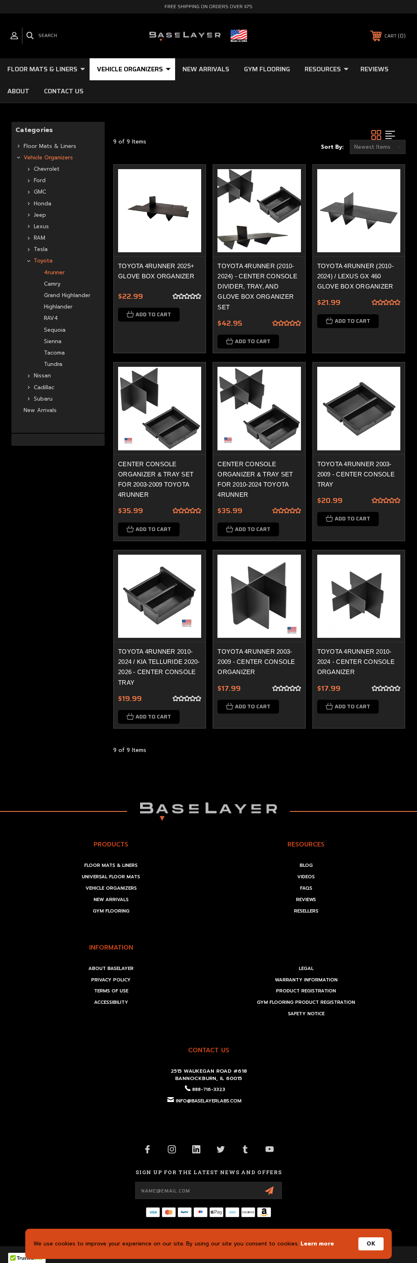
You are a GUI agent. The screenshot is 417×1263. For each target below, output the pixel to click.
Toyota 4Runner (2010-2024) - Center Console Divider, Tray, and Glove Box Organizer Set (257, 286)
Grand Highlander (67, 295)
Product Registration (306, 990)
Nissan (42, 375)
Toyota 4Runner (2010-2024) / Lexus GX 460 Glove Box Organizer (355, 276)
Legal (306, 968)
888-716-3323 (208, 1089)
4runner (54, 272)
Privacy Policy (111, 979)
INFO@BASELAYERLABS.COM (208, 1101)
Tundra (53, 364)
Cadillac (44, 387)
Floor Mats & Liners (42, 69)
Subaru (43, 399)
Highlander (58, 307)
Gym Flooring (267, 69)
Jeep (40, 215)
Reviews (374, 69)
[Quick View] (189, 181)
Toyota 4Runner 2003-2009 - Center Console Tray (356, 474)
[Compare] (189, 200)
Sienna (52, 341)
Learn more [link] (317, 1244)
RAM (39, 238)
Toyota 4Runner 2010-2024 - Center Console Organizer (356, 661)
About (18, 91)
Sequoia (55, 330)
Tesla (41, 249)
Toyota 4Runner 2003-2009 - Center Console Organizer (256, 661)
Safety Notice (306, 1013)
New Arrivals (205, 69)
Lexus (41, 226)
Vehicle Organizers (130, 69)
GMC (40, 192)
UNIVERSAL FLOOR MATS (111, 876)
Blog (306, 865)
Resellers (306, 911)
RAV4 (51, 318)
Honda (42, 203)
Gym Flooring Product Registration (306, 1002)
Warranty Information (306, 979)
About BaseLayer (111, 968)
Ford (40, 180)
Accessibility (111, 1002)
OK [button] (371, 1244)
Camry (52, 284)
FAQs (306, 888)
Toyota (43, 261)
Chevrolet (46, 169)
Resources (323, 69)
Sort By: (332, 147)
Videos (306, 876)
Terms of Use (111, 990)
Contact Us (63, 91)
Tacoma (54, 353)
